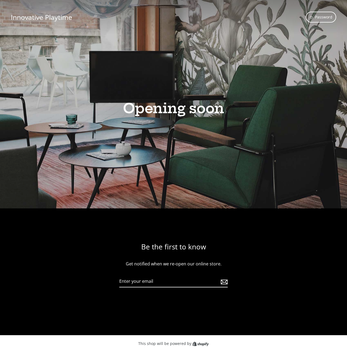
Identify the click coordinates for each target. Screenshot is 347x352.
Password (323, 17)
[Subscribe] (223, 282)
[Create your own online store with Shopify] (200, 343)
